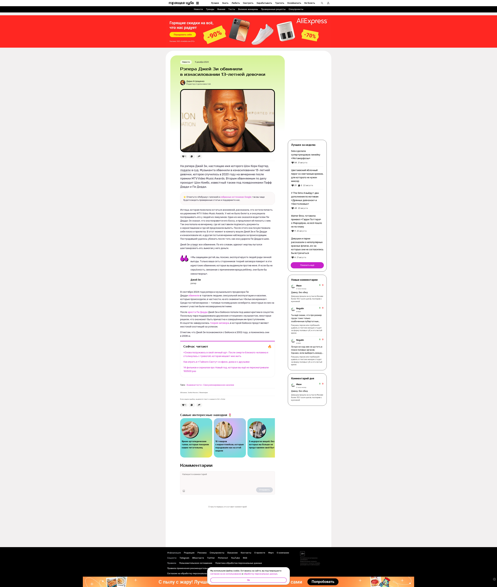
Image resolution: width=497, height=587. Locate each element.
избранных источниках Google (235, 197)
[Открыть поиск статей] (322, 3)
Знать (225, 3)
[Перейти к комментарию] (307, 293)
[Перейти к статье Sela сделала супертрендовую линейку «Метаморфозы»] (307, 156)
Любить (236, 3)
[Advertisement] (307, 97)
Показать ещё (307, 265)
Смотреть (248, 3)
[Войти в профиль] (328, 3)
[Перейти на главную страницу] (181, 3)
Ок (248, 580)
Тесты (231, 9)
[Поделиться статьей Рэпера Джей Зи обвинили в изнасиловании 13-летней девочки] (199, 156)
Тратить (279, 3)
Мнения (221, 9)
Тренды (210, 9)
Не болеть (309, 3)
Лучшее (215, 3)
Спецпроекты (296, 9)
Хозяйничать (294, 3)
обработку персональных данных (260, 574)
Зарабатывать (264, 3)
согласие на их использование (225, 574)
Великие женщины (248, 9)
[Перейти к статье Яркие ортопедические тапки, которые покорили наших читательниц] (196, 438)
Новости (198, 9)
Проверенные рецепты (273, 9)
